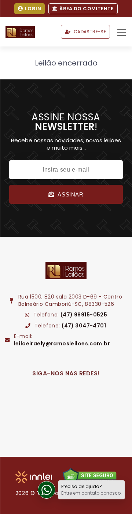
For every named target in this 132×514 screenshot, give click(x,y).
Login (33, 8)
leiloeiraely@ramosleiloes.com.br (62, 343)
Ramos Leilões (20, 32)
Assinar (70, 194)
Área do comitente (86, 8)
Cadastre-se (90, 32)
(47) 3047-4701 (84, 325)
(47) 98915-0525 (83, 314)
